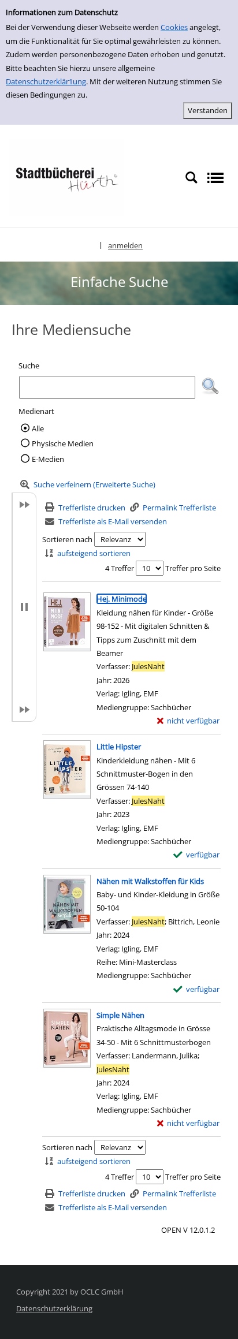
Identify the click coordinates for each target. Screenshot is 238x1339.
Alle (38, 428)
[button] (210, 386)
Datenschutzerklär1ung (46, 81)
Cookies (174, 27)
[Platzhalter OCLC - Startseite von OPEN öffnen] (66, 176)
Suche (28, 365)
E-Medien (48, 459)
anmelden (125, 245)
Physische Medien (63, 443)
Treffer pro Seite (193, 568)
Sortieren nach (67, 539)
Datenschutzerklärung (54, 1308)
